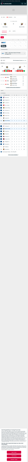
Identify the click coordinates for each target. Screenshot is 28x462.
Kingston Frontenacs (7, 133)
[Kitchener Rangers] (3, 97)
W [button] (14, 95)
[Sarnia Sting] (3, 108)
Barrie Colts (21, 27)
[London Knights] (3, 102)
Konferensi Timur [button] (6, 123)
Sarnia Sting (7, 107)
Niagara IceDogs (7, 141)
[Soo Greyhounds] (3, 105)
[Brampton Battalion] (3, 149)
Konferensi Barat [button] (6, 95)
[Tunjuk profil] (5, 24)
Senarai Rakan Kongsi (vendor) (7, 449)
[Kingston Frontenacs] (3, 134)
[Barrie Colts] (3, 128)
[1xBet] (3, 42)
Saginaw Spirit (7, 100)
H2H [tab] (10, 31)
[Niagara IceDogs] (3, 141)
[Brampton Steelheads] (3, 144)
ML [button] (16, 95)
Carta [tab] (14, 31)
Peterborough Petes (7, 136)
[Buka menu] (25, 4)
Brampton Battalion (7, 149)
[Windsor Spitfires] (3, 110)
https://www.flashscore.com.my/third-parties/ (17, 441)
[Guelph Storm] (3, 118)
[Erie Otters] (3, 120)
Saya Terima (14, 452)
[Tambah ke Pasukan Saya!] (1, 24)
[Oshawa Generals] (3, 126)
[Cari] (22, 4)
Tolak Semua (14, 455)
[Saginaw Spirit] (3, 100)
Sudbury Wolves (7, 146)
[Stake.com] (3, 46)
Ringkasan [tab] (4, 31)
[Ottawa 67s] (3, 139)
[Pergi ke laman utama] (7, 4)
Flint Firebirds (7, 113)
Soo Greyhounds (7, 105)
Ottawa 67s (7, 139)
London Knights (7, 102)
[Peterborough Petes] (3, 136)
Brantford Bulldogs (7, 131)
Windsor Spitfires (7, 110)
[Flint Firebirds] (3, 113)
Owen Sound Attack (7, 115)
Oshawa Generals (7, 126)
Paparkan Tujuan (14, 459)
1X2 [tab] (2, 37)
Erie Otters (5, 27)
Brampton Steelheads (7, 144)
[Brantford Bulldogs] (3, 131)
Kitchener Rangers (7, 97)
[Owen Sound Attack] (3, 115)
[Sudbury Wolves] (3, 146)
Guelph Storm (7, 118)
